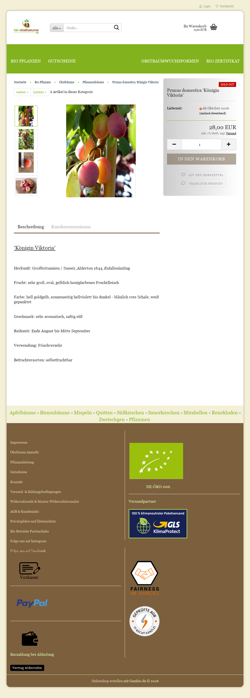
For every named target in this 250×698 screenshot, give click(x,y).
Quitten (104, 413)
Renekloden (225, 413)
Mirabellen (196, 413)
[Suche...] (116, 27)
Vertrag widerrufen (27, 668)
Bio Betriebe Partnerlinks (29, 531)
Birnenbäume (55, 413)
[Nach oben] (236, 690)
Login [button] (206, 6)
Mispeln (83, 413)
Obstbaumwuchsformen (170, 61)
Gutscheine (62, 61)
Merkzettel (226, 6)
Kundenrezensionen (71, 226)
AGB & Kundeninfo (24, 511)
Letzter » (40, 92)
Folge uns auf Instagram (28, 541)
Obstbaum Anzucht (24, 452)
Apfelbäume (23, 413)
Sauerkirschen (163, 413)
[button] (174, 144)
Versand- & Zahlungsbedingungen (35, 492)
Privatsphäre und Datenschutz (33, 521)
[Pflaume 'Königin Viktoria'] (101, 150)
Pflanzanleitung (22, 462)
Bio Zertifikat (223, 61)
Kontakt (16, 482)
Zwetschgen (112, 419)
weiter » (22, 92)
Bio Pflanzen (26, 61)
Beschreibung (31, 226)
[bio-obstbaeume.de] (26, 25)
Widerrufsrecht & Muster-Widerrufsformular (44, 501)
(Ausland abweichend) (212, 113)
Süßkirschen (131, 413)
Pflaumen (140, 419)
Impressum (18, 442)
